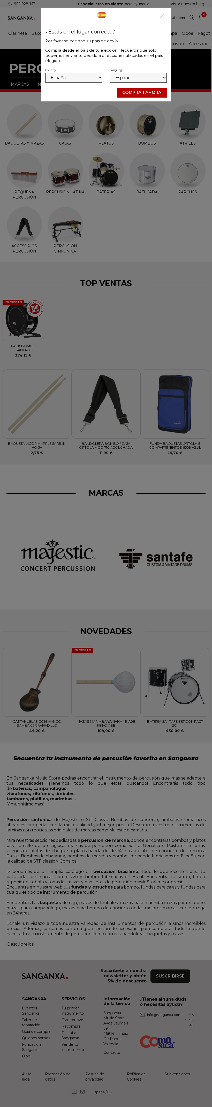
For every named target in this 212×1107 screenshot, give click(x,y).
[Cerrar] (162, 16)
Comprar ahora (141, 92)
